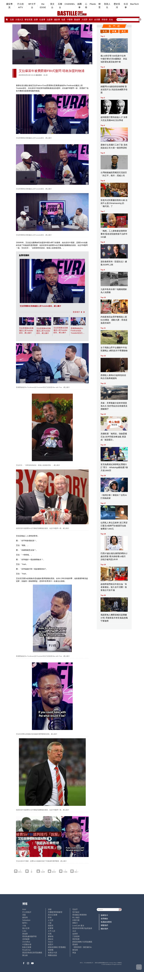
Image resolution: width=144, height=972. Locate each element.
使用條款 (104, 919)
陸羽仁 (25, 923)
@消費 (97, 19)
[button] (81, 312)
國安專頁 (9, 6)
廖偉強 (50, 936)
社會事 (42, 19)
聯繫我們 (104, 925)
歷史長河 (117, 6)
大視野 (84, 19)
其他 (111, 19)
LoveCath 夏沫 (78, 926)
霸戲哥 (50, 926)
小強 (24, 926)
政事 (36, 19)
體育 (99, 6)
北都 (12, 19)
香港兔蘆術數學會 (29, 936)
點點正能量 (26, 947)
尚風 (50, 934)
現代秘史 (76, 912)
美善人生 (107, 6)
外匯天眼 (76, 920)
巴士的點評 (26, 912)
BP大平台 (32, 6)
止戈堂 (50, 920)
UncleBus (26, 942)
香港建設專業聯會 (79, 915)
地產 (63, 19)
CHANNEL (70, 4)
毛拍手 (75, 909)
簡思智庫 (76, 939)
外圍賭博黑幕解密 (55, 912)
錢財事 (57, 19)
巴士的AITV (20, 6)
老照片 (50, 944)
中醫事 (70, 19)
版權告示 (104, 915)
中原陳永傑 (26, 944)
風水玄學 (25, 928)
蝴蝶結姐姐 (52, 955)
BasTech (134, 4)
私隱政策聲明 (106, 922)
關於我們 (104, 929)
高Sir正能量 (52, 915)
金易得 (75, 934)
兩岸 (91, 19)
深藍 (24, 915)
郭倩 (50, 917)
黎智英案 (29, 19)
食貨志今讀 (52, 953)
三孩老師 (76, 936)
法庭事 (50, 19)
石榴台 (60, 6)
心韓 (86, 6)
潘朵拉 (50, 939)
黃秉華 (50, 928)
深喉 (50, 909)
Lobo (24, 931)
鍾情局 (25, 917)
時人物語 (76, 917)
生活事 (126, 6)
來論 (74, 953)
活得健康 (25, 939)
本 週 (114, 31)
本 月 (124, 31)
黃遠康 (25, 934)
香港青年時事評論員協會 (82, 928)
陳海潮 (75, 950)
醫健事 (77, 19)
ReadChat (26, 950)
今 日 (105, 31)
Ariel (24, 909)
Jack (74, 931)
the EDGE (43, 6)
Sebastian (26, 920)
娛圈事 (79, 6)
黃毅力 (75, 923)
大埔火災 (19, 19)
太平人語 (51, 931)
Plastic (93, 4)
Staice (50, 942)
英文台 (52, 6)
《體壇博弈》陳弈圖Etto (82, 947)
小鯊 (50, 923)
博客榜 (104, 19)
